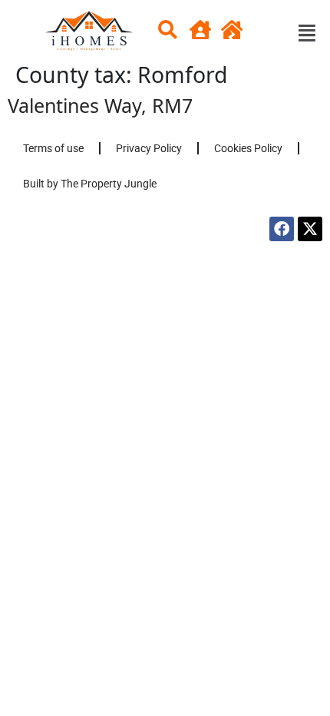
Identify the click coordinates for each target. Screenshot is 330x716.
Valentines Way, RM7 (100, 105)
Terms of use (53, 148)
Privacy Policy (149, 148)
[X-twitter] (310, 229)
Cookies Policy (248, 148)
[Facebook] (281, 229)
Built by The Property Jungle (90, 183)
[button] (161, 33)
